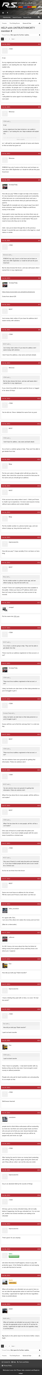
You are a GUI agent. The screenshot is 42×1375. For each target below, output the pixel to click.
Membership (7, 17)
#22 (39, 770)
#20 (39, 699)
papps (11, 1309)
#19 (39, 663)
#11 (39, 424)
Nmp (10, 464)
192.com (16, 616)
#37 (39, 1224)
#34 (39, 1143)
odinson (11, 937)
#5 (39, 240)
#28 (39, 959)
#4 (39, 180)
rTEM (11, 49)
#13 (39, 486)
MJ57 (10, 309)
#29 (39, 984)
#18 (39, 628)
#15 (39, 537)
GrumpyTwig (13, 184)
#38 (39, 1249)
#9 (39, 363)
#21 (39, 734)
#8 (39, 330)
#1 (39, 44)
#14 (39, 512)
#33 (39, 1113)
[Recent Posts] (8, 12)
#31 (39, 1040)
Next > (13, 39)
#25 (39, 879)
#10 (39, 398)
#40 (39, 1304)
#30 (39, 1009)
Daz (10, 963)
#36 (39, 1195)
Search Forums (17, 17)
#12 (39, 459)
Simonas (11, 111)
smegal (11, 607)
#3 (39, 153)
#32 (39, 1087)
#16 (39, 562)
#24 (39, 843)
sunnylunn (12, 1117)
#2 (39, 107)
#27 (39, 932)
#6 (39, 278)
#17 (39, 602)
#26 (39, 904)
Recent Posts (27, 17)
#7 (39, 304)
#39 (39, 1275)
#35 (39, 1170)
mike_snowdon (14, 908)
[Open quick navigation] (39, 23)
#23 (39, 805)
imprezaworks (13, 542)
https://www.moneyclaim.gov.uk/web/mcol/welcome (18, 292)
